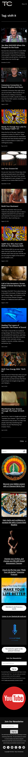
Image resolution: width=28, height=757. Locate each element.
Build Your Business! (9, 206)
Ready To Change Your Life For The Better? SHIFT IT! (13, 128)
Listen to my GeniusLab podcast (14, 616)
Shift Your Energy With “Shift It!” (13, 370)
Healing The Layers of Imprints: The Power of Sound (13, 326)
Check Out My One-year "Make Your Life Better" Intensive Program (14, 572)
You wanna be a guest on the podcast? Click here (14, 650)
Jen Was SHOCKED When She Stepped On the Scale (13, 46)
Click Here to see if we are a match (14, 608)
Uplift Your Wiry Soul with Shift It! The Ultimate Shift (12, 245)
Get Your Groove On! (9, 168)
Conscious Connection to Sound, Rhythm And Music (12, 86)
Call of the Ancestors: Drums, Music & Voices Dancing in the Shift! (13, 285)
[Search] (24, 451)
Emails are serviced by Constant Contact (13, 680)
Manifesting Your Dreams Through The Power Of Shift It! (12, 411)
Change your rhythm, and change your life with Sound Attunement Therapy (14, 561)
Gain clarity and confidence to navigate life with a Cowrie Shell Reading (14, 522)
